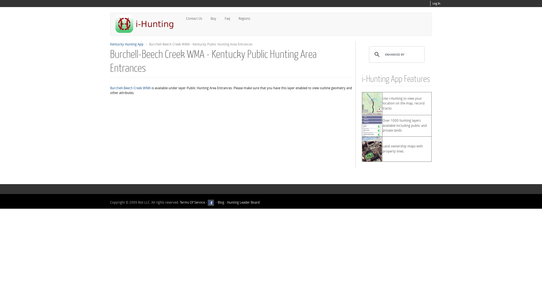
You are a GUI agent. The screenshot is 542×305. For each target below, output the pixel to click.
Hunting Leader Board (243, 202)
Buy (213, 19)
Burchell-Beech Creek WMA (130, 88)
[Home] (147, 23)
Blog (221, 202)
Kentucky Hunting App (126, 44)
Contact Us (194, 19)
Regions (244, 19)
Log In (436, 3)
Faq (227, 19)
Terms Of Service (192, 202)
